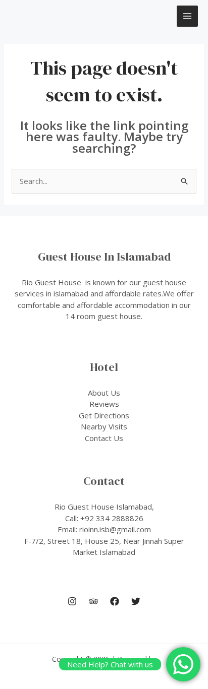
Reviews (104, 404)
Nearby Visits (104, 426)
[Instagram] (72, 601)
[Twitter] (135, 601)
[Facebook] (114, 601)
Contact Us (104, 438)
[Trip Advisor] (93, 601)
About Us (104, 393)
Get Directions (104, 415)
